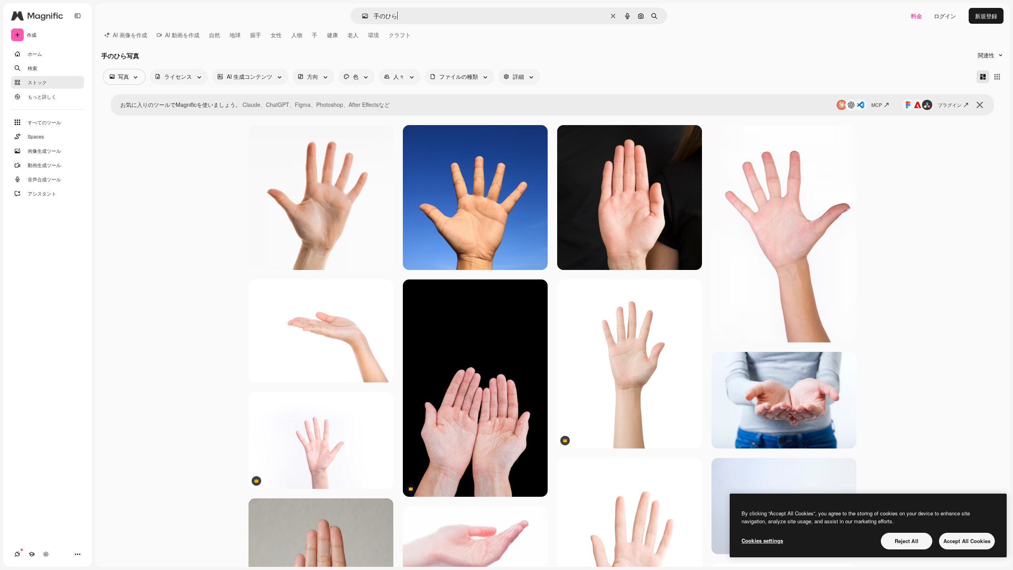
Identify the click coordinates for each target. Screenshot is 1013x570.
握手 (255, 35)
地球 (235, 35)
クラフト (400, 35)
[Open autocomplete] (362, 16)
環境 (373, 35)
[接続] (17, 554)
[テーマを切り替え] (46, 554)
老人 (353, 35)
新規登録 (986, 16)
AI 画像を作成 (130, 35)
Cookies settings (762, 540)
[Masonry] (983, 76)
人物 (296, 35)
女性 (276, 35)
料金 (916, 16)
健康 (332, 35)
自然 (214, 35)
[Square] (997, 76)
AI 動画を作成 (182, 35)
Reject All (906, 541)
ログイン (945, 16)
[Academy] (31, 554)
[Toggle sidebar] (77, 16)
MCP (876, 104)
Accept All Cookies (966, 541)
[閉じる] (980, 105)
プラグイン (950, 104)
